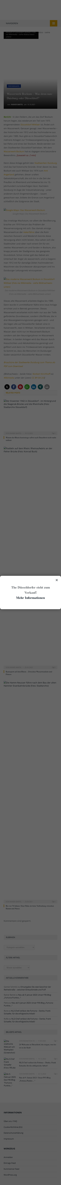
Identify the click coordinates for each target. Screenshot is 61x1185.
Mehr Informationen (30, 597)
